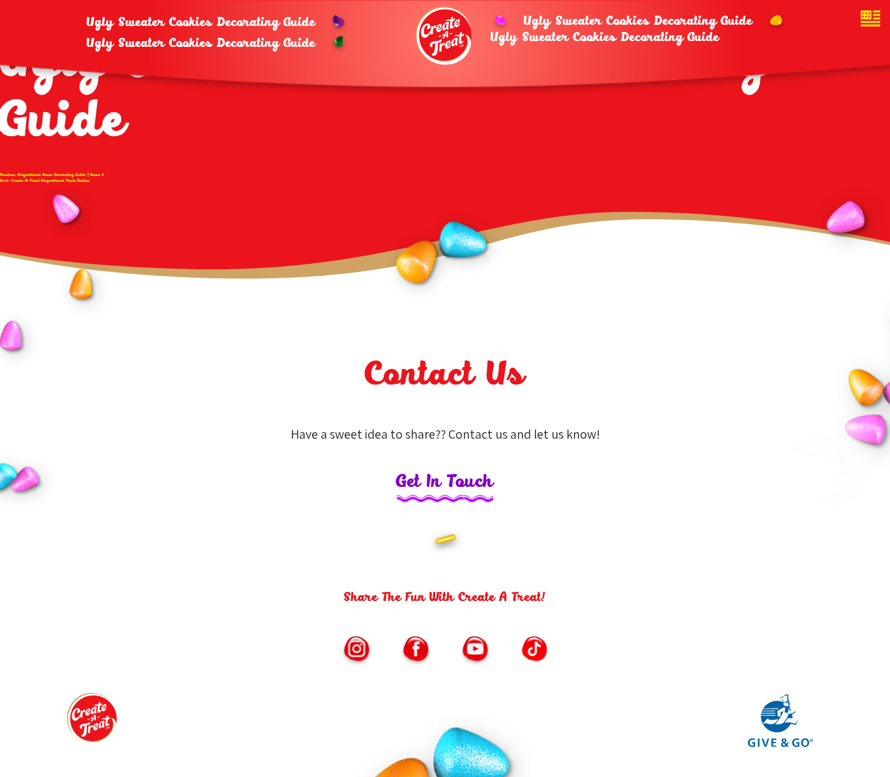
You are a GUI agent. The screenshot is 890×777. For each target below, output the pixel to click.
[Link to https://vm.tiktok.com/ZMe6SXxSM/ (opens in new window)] (534, 650)
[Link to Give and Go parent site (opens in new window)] (780, 744)
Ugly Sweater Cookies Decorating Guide (201, 23)
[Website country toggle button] (870, 20)
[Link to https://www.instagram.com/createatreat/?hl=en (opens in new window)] (356, 650)
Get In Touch (445, 483)
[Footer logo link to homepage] (93, 722)
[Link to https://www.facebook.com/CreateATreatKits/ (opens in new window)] (415, 650)
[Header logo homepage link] (445, 36)
